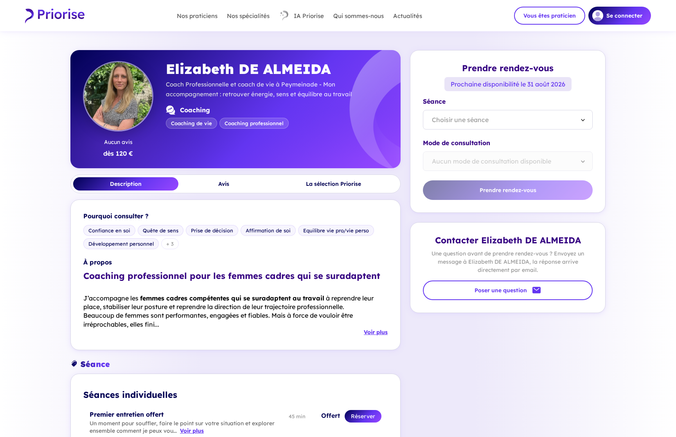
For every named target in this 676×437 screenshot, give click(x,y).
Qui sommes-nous (358, 16)
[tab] (125, 184)
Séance (434, 101)
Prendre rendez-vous (508, 190)
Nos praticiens (197, 16)
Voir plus (376, 332)
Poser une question (501, 290)
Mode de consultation (456, 143)
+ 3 (170, 244)
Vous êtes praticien (549, 15)
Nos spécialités (248, 16)
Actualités (407, 16)
